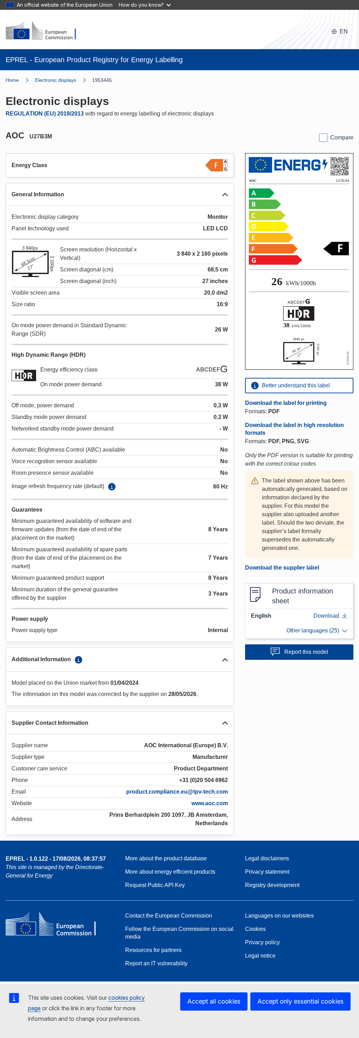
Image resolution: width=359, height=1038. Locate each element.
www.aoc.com (209, 803)
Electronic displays (55, 80)
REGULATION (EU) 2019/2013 (45, 114)
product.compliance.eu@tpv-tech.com (177, 792)
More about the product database (166, 858)
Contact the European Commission (168, 916)
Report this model (306, 652)
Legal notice (260, 956)
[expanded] (225, 194)
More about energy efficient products (170, 872)
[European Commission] (45, 31)
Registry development (272, 885)
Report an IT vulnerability (156, 963)
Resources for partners (153, 950)
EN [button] (344, 31)
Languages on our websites (279, 916)
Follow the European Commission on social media (179, 933)
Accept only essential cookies (300, 1001)
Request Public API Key (155, 885)
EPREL (56, 859)
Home (12, 80)
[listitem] (63, 80)
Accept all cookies (214, 1001)
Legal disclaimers (267, 858)
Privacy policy (262, 942)
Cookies (255, 929)
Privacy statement (267, 872)
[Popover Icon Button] (112, 486)
